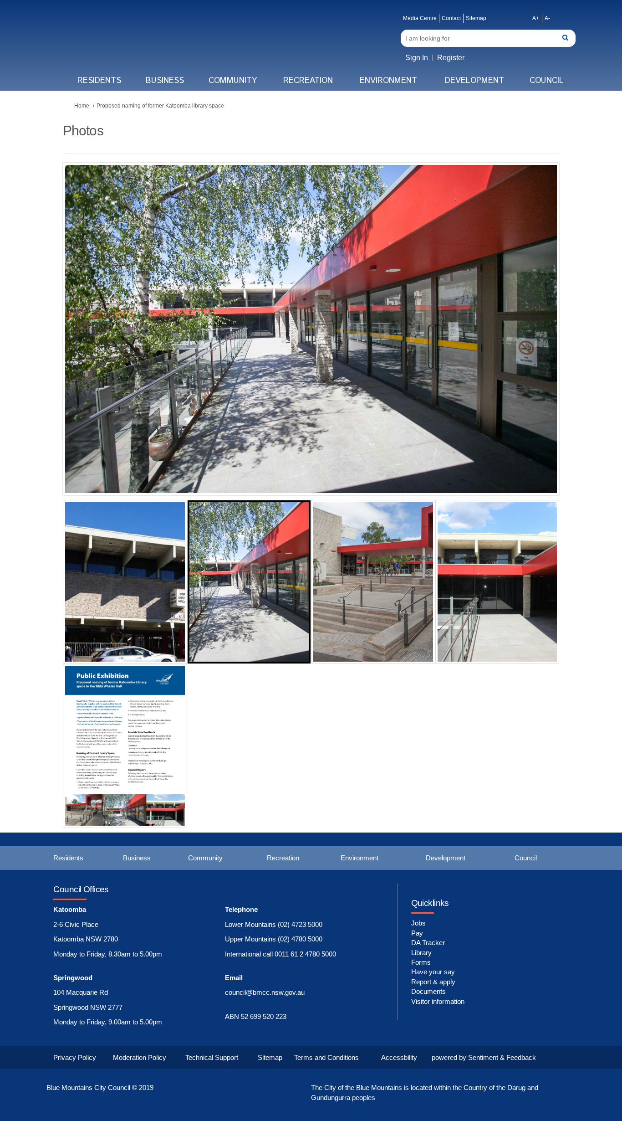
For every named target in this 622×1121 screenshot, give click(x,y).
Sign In (416, 58)
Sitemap (476, 18)
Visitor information (437, 1001)
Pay (417, 933)
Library (421, 952)
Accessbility (399, 1057)
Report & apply (433, 982)
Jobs (418, 923)
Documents (428, 991)
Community (233, 81)
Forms (421, 962)
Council (547, 81)
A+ (535, 18)
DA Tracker (428, 942)
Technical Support (211, 1057)
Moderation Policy (139, 1057)
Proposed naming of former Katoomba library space (160, 106)
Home (81, 106)
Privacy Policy (74, 1057)
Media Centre (420, 18)
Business (165, 81)
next (527, 342)
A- (547, 18)
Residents (99, 81)
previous (88, 342)
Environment (388, 81)
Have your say (433, 972)
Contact (451, 18)
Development (474, 81)
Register (450, 58)
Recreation (308, 81)
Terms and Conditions (326, 1057)
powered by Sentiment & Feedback (484, 1057)
